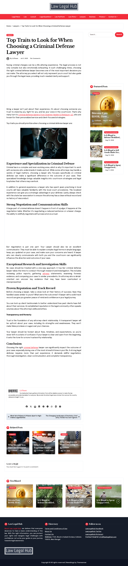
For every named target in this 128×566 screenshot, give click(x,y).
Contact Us (112, 17)
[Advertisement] (44, 94)
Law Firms (72, 17)
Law (25, 17)
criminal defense (31, 348)
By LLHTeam (14, 58)
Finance (102, 17)
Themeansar (81, 562)
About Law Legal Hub (12, 528)
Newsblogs (70, 562)
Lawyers (83, 17)
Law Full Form (60, 17)
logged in (19, 467)
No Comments (35, 58)
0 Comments (97, 124)
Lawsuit (33, 17)
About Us (48, 531)
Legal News (16, 17)
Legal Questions (45, 17)
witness (46, 274)
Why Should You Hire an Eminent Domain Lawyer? (17, 448)
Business (92, 17)
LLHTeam (14, 450)
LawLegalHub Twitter (93, 531)
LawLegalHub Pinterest (94, 534)
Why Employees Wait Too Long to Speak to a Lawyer (69, 445)
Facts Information (111, 132)
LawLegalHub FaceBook (94, 529)
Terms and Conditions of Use (56, 529)
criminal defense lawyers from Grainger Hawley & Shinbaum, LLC (45, 115)
